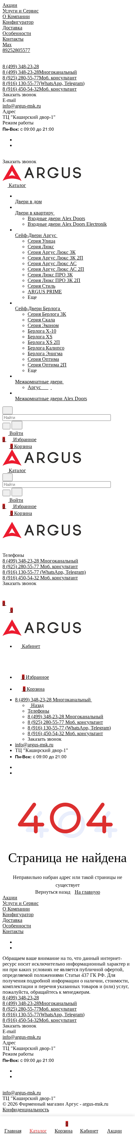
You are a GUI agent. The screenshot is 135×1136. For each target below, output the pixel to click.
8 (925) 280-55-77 (40, 77)
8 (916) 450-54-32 (40, 89)
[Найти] (17, 425)
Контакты (13, 931)
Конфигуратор (18, 914)
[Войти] (5, 597)
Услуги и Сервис (21, 903)
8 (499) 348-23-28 (21, 66)
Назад (37, 705)
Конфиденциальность (26, 1109)
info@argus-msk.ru (22, 106)
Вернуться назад (52, 892)
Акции (10, 897)
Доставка (12, 920)
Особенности (17, 925)
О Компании (16, 908)
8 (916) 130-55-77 (43, 83)
